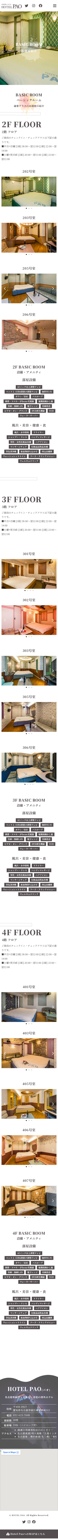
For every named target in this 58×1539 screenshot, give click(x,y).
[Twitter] (26, 5)
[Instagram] (33, 5)
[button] (55, 5)
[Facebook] (40, 5)
